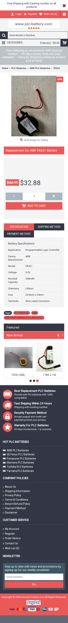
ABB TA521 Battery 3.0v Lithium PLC (24, 317)
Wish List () (12, 548)
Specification (19, 226)
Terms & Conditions (16, 499)
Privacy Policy (13, 495)
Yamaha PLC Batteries (20, 470)
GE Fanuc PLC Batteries (21, 454)
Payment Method (19, 233)
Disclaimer (11, 512)
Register (10, 533)
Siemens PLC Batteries (20, 462)
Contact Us (11, 543)
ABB (34, 312)
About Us (10, 486)
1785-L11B (49, 374)
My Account (12, 528)
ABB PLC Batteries (18, 450)
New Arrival (15, 335)
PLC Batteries (22, 312)
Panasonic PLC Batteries (21, 458)
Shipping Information (17, 491)
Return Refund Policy (17, 503)
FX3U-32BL (18, 374)
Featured (13, 327)
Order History (13, 538)
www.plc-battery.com (32, 597)
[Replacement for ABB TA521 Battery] (34, 106)
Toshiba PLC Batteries (20, 466)
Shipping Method (49, 226)
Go (34, 584)
